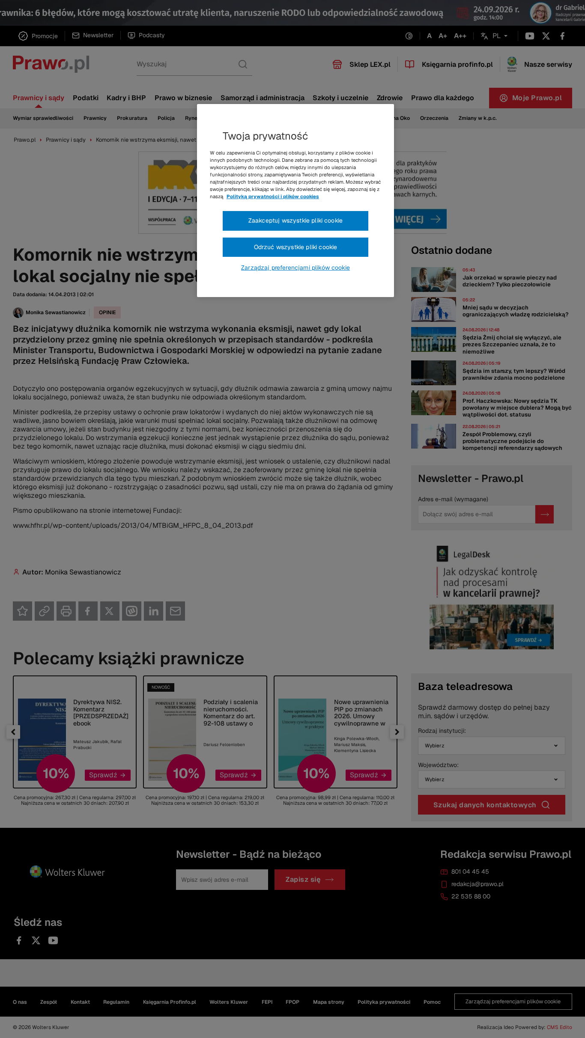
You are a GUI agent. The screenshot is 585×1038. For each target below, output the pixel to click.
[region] (295, 200)
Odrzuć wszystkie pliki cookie (295, 247)
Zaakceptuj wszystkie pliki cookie (295, 220)
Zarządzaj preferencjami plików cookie (295, 267)
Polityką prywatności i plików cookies (273, 196)
